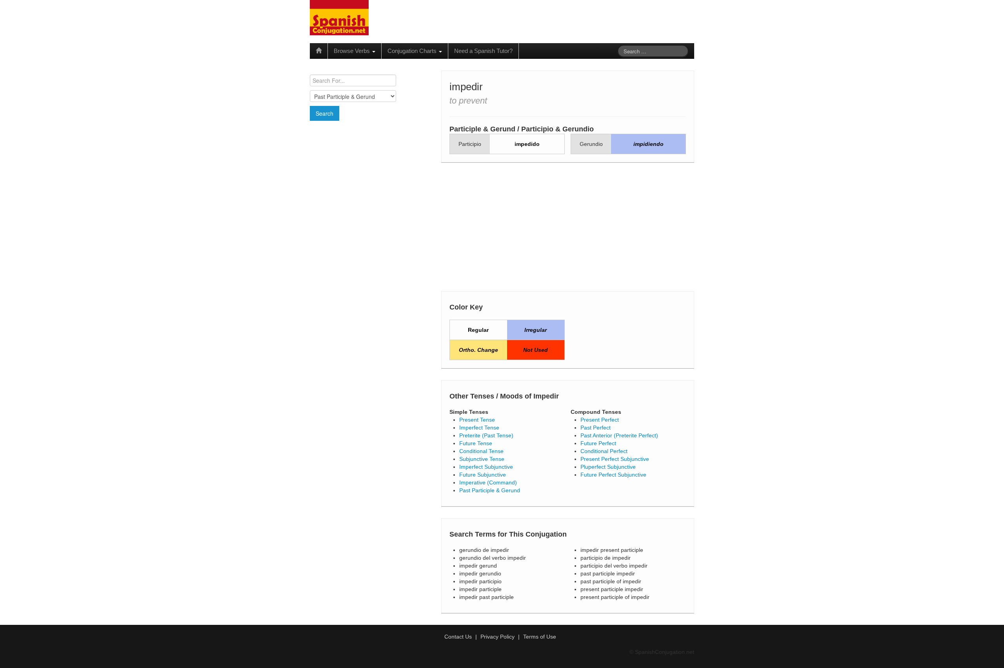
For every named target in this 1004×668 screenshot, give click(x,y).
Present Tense (477, 420)
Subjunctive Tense (481, 459)
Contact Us (458, 636)
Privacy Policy (497, 636)
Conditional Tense (481, 451)
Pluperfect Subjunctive (608, 467)
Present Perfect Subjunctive (614, 459)
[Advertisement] (370, 178)
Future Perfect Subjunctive (613, 474)
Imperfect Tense (479, 427)
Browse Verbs (352, 50)
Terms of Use (539, 636)
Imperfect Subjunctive (486, 467)
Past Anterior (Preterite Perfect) (619, 435)
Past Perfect (595, 427)
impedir (466, 87)
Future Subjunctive (482, 474)
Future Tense (475, 443)
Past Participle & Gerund (489, 490)
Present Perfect (599, 420)
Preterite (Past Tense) (486, 435)
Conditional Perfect (604, 451)
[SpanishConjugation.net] (339, 17)
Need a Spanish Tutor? (483, 50)
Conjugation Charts (412, 50)
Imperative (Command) (488, 482)
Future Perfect (598, 443)
